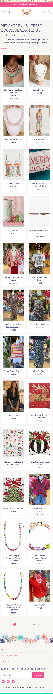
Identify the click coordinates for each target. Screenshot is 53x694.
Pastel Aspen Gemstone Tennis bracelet (39, 558)
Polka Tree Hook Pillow (13, 508)
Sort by (4, 49)
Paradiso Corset (13, 183)
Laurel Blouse (14, 415)
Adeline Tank (39, 139)
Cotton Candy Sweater (13, 371)
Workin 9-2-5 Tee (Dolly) (39, 278)
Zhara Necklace (39, 90)
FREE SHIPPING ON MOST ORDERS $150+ (25, 5)
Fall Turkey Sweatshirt (39, 324)
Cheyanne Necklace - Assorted (13, 91)
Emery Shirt (39, 605)
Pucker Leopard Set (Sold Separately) (13, 325)
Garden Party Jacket (14, 277)
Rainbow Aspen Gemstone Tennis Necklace (13, 607)
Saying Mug (13, 230)
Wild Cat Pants (39, 371)
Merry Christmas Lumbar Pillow (39, 184)
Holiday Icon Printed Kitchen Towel (13, 463)
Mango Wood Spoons (39, 230)
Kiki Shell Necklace (13, 139)
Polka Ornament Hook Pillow (39, 463)
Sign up (38, 675)
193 (33, 624)
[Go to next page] (39, 624)
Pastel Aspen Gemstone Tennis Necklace (13, 558)
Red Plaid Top (39, 508)
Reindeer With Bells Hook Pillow (39, 416)
